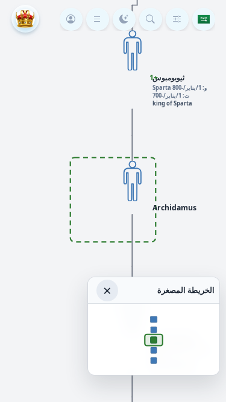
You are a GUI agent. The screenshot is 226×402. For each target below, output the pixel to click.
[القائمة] (97, 19)
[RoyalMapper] (25, 19)
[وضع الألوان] (124, 19)
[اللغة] (203, 19)
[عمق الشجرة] (177, 19)
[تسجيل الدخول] (71, 19)
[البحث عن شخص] (150, 19)
